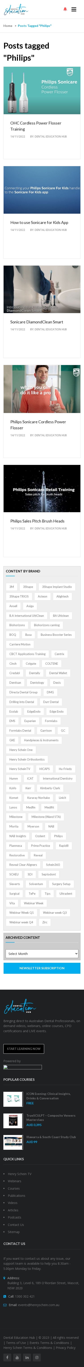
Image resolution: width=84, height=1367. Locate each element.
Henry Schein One (20, 750)
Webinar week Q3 (55, 912)
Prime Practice (40, 845)
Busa (28, 634)
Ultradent (66, 893)
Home (7, 26)
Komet (13, 798)
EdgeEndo (34, 711)
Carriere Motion (19, 644)
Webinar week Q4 (21, 922)
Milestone (15, 817)
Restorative (17, 855)
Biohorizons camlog (47, 625)
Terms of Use (16, 1343)
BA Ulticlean (61, 615)
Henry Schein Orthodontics (27, 759)
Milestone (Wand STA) (46, 817)
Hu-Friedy (65, 769)
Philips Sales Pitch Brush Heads (37, 520)
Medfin (30, 807)
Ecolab (13, 711)
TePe (32, 893)
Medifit (49, 807)
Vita (12, 903)
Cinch (13, 663)
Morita (13, 826)
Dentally (34, 673)
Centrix (59, 654)
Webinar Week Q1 (21, 912)
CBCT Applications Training (27, 654)
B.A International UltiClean (26, 615)
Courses (14, 1188)
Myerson (33, 826)
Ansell (13, 606)
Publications (16, 1195)
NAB (51, 826)
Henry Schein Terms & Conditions (27, 1348)
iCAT (30, 778)
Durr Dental (51, 702)
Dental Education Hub (51, 136)
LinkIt (62, 798)
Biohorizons (17, 625)
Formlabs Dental (20, 730)
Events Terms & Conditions (49, 1343)
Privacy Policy (65, 1348)
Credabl (14, 673)
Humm (13, 778)
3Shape (28, 587)
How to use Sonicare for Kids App (39, 222)
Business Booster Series (56, 634)
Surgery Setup (61, 884)
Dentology (37, 682)
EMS (12, 721)
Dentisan (15, 682)
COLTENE (51, 663)
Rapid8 (64, 845)
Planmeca (15, 845)
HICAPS (44, 769)
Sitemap (14, 1232)
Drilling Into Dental (21, 702)
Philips (58, 836)
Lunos (13, 807)
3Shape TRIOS (19, 596)
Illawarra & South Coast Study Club (51, 1137)
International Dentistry (58, 778)
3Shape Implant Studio (57, 587)
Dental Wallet (58, 673)
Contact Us (16, 1225)
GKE (12, 740)
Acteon (42, 596)
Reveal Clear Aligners (23, 864)
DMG (50, 692)
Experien (30, 721)
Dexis (57, 682)
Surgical (14, 893)
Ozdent (40, 836)
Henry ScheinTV (19, 769)
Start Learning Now (24, 1049)
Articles (13, 1210)
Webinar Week (33, 903)
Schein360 (53, 864)
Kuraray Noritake (38, 798)
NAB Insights (17, 836)
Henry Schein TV (19, 1174)
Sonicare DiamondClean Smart (36, 321)
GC (63, 730)
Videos (12, 1203)
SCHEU (14, 874)
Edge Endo (57, 711)
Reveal (38, 855)
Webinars (14, 1181)
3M (11, 587)
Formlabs (51, 721)
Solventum (36, 884)
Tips (47, 893)
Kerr (28, 788)
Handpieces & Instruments (41, 740)
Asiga (30, 606)
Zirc (44, 922)
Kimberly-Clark (50, 788)
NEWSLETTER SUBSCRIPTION (42, 968)
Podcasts (14, 1217)
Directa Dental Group (23, 692)
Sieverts (14, 884)
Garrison (46, 730)
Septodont (49, 874)
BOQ (12, 634)
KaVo (12, 788)
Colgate (31, 663)
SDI (30, 874)
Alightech (62, 596)
